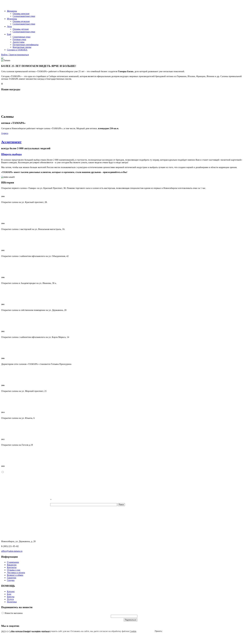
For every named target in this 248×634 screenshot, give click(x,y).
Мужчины (12, 19)
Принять (158, 631)
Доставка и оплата (16, 572)
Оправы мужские (21, 21)
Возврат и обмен (15, 575)
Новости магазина (13, 613)
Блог (9, 594)
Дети (9, 26)
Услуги (10, 599)
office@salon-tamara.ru (11, 551)
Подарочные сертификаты (25, 44)
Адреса (4, 133)
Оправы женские (21, 13)
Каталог (11, 591)
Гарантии (11, 577)
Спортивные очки (21, 37)
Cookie (133, 631)
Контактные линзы (22, 47)
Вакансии (12, 565)
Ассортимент (11, 142)
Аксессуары (18, 42)
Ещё (9, 34)
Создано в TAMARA (17, 50)
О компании (13, 562)
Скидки (10, 580)
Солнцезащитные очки (24, 16)
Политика (12, 602)
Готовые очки (19, 39)
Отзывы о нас (13, 570)
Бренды (10, 596)
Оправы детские (21, 29)
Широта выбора (11, 154)
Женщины (12, 11)
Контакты (12, 567)
